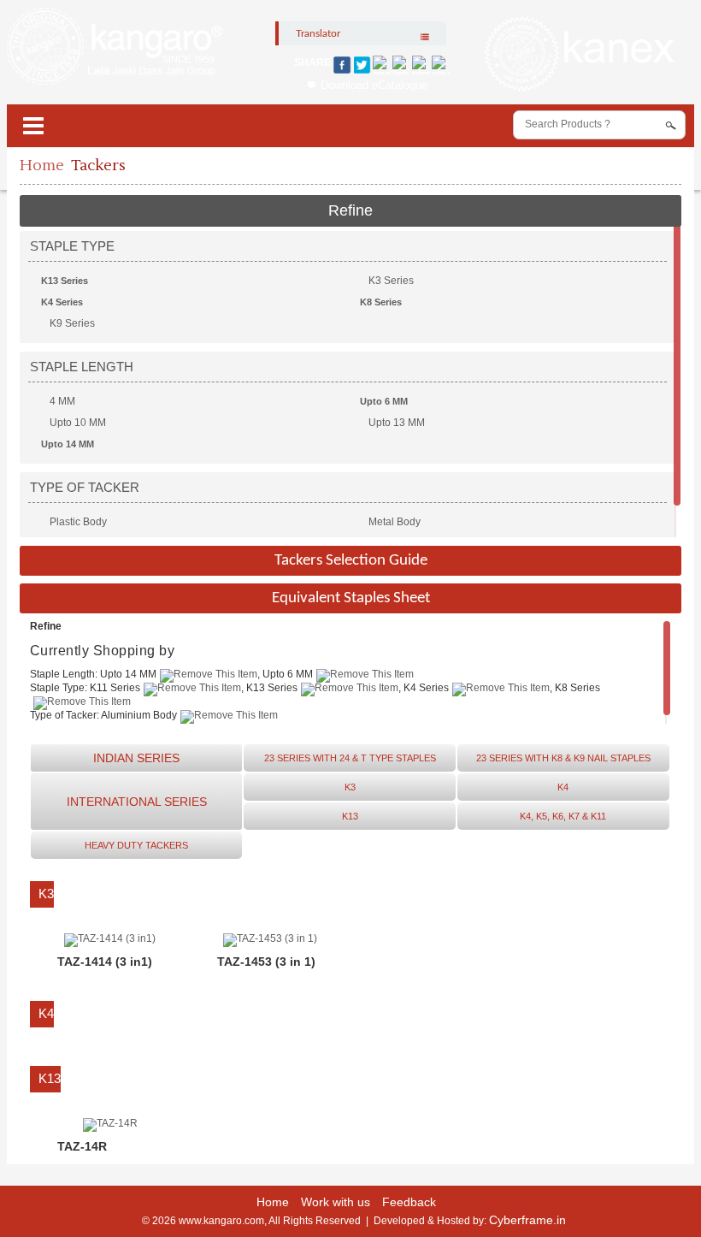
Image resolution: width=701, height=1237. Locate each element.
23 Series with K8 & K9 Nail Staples (563, 758)
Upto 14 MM (67, 444)
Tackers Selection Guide (350, 561)
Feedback (409, 1202)
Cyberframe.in (527, 1220)
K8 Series (381, 302)
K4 (562, 787)
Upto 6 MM (384, 401)
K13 (350, 816)
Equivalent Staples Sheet (351, 598)
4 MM (62, 401)
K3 (350, 787)
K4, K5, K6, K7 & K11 (563, 816)
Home (42, 165)
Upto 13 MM (396, 423)
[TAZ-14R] (110, 1123)
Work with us (335, 1202)
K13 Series (64, 280)
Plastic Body (78, 522)
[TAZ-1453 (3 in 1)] (270, 938)
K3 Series (391, 281)
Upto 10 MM (78, 423)
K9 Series (72, 323)
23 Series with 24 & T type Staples (350, 758)
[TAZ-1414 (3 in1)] (110, 938)
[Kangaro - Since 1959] (114, 47)
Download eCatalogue (374, 85)
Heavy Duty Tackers (136, 845)
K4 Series (62, 302)
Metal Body (394, 522)
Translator (318, 33)
